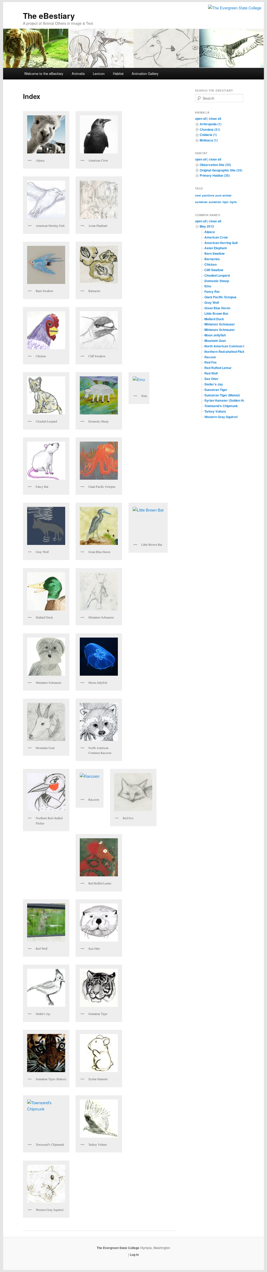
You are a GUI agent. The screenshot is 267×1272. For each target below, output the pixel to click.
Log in (134, 1254)
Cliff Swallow (213, 270)
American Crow (216, 237)
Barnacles (212, 259)
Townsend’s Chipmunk (221, 405)
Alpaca (209, 231)
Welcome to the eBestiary (43, 73)
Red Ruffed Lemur (218, 367)
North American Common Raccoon (230, 346)
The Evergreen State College (118, 1247)
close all (215, 118)
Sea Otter (211, 378)
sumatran (215, 202)
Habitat (118, 73)
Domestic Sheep (216, 280)
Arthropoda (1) (210, 124)
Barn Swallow (214, 253)
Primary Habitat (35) (215, 175)
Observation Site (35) (215, 164)
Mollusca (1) (209, 140)
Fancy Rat (212, 291)
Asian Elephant (215, 248)
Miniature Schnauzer (219, 324)
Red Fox (210, 362)
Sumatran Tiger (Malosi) (222, 395)
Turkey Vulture (215, 411)
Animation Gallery (145, 73)
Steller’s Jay (213, 384)
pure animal (223, 195)
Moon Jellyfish (215, 335)
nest (198, 195)
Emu (207, 286)
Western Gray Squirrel (221, 416)
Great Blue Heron (217, 308)
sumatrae (201, 202)
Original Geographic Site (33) (221, 170)
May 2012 (207, 226)
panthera (208, 195)
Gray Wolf (211, 302)
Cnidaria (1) (208, 134)
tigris (233, 202)
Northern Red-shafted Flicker (226, 351)
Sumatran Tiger (215, 389)
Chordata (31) (210, 129)
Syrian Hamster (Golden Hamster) (229, 400)
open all (201, 118)
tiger (225, 202)
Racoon (210, 357)
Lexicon (99, 73)
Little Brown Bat (216, 313)
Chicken (210, 264)
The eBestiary (49, 15)
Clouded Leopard (217, 275)
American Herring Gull (221, 242)
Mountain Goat (215, 340)
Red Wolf (211, 373)
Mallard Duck (214, 319)
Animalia (78, 73)
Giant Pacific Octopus (220, 297)
